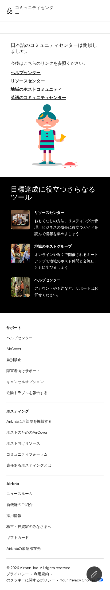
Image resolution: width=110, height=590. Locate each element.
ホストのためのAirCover (27, 432)
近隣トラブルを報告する (27, 393)
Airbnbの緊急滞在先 (23, 549)
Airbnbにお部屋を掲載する (29, 421)
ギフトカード (17, 538)
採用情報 (13, 516)
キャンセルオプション (25, 382)
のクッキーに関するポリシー (30, 580)
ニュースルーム (19, 494)
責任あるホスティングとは (28, 465)
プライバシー (17, 574)
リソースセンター (28, 81)
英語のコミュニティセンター (38, 98)
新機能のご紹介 (19, 505)
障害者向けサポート (23, 371)
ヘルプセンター (26, 73)
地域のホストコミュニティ (36, 89)
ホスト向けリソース (23, 443)
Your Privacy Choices (77, 580)
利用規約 (41, 574)
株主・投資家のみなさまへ (28, 527)
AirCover (13, 349)
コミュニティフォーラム (27, 454)
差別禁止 (13, 360)
